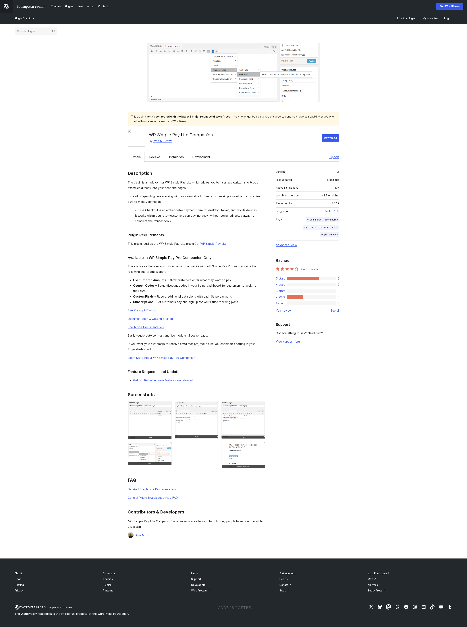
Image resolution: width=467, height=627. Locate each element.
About (18, 573)
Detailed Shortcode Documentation (152, 489)
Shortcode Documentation (146, 327)
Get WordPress (450, 6)
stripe (334, 227)
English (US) (332, 211)
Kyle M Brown (162, 141)
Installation (176, 157)
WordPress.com (379, 573)
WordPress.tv (201, 590)
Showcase (109, 573)
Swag (284, 590)
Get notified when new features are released (163, 380)
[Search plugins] (53, 31)
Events (283, 579)
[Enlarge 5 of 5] (260, 446)
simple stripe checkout (316, 227)
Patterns (108, 590)
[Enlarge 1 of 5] (167, 406)
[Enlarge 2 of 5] (167, 447)
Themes (108, 579)
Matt (372, 579)
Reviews (155, 157)
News (18, 579)
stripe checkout (329, 234)
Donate (285, 584)
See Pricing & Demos (142, 310)
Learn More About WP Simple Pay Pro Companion (161, 358)
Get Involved (287, 573)
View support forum (289, 341)
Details (136, 157)
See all (335, 310)
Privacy (19, 590)
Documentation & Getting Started (150, 319)
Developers (198, 584)
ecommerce (331, 219)
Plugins (107, 584)
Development (201, 157)
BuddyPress (376, 590)
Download (330, 137)
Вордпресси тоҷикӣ (61, 607)
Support (334, 157)
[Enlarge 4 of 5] (260, 406)
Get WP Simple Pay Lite (210, 243)
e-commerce (314, 219)
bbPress (374, 584)
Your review (284, 310)
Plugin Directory (24, 18)
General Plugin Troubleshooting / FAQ (153, 497)
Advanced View (286, 245)
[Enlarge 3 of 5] (213, 406)
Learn (194, 573)
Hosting (19, 584)
